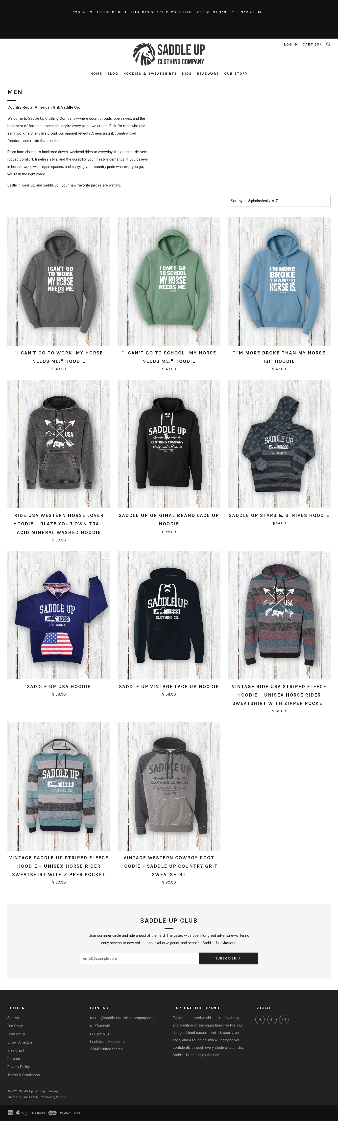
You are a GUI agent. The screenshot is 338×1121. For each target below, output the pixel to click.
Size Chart (15, 1050)
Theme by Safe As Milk (22, 1097)
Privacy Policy (18, 1067)
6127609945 (100, 1026)
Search (13, 1018)
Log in (291, 44)
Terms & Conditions (23, 1075)
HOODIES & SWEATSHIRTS (150, 73)
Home (96, 73)
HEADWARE (208, 73)
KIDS (187, 73)
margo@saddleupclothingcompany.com (122, 1018)
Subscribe (225, 958)
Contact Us (16, 1034)
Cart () (312, 44)
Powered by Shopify (53, 1097)
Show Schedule (19, 1042)
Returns (13, 1058)
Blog (112, 73)
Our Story (236, 73)
